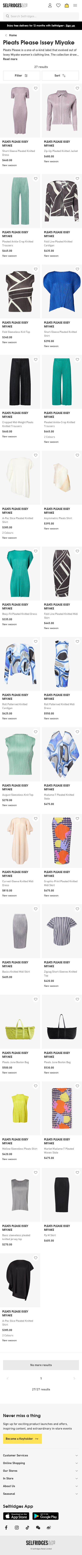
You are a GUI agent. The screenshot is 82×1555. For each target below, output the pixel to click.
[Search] (8, 16)
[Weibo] (49, 1530)
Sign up (70, 25)
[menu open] (75, 5)
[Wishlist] (58, 5)
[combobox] (44, 16)
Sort (57, 75)
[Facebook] (6, 1530)
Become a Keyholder (19, 1438)
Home (13, 35)
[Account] (50, 5)
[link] (20, 153)
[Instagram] (17, 1530)
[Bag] (67, 5)
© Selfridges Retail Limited (41, 1549)
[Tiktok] (27, 1530)
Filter (18, 75)
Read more (10, 59)
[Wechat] (38, 1530)
